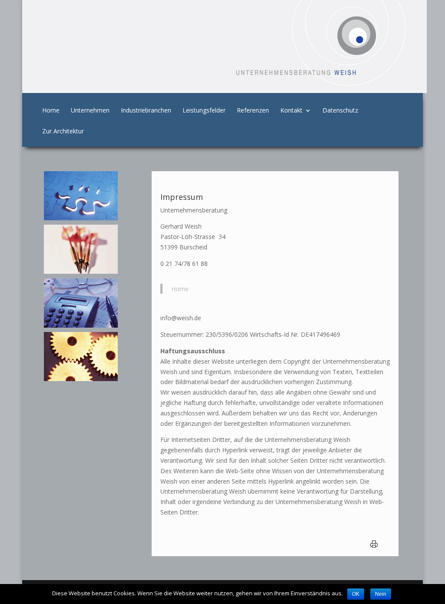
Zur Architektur (63, 131)
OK (355, 594)
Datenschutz (340, 110)
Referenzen (253, 110)
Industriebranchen (146, 110)
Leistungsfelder (204, 110)
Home (51, 110)
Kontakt (291, 110)
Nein (380, 594)
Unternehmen (90, 110)
